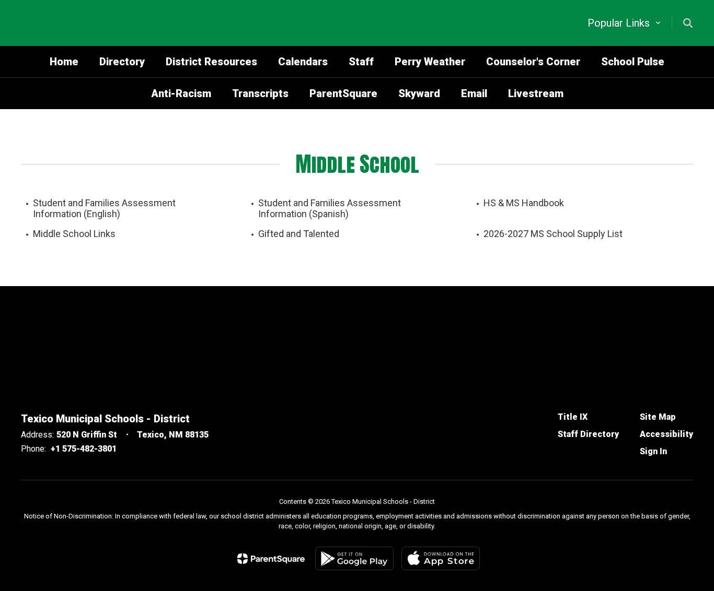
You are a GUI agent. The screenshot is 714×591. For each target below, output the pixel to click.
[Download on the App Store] (440, 558)
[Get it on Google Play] (354, 558)
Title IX (573, 417)
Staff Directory (588, 434)
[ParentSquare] (271, 558)
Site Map (658, 417)
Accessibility (666, 434)
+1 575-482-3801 (84, 449)
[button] (624, 23)
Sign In (653, 451)
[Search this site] (688, 23)
